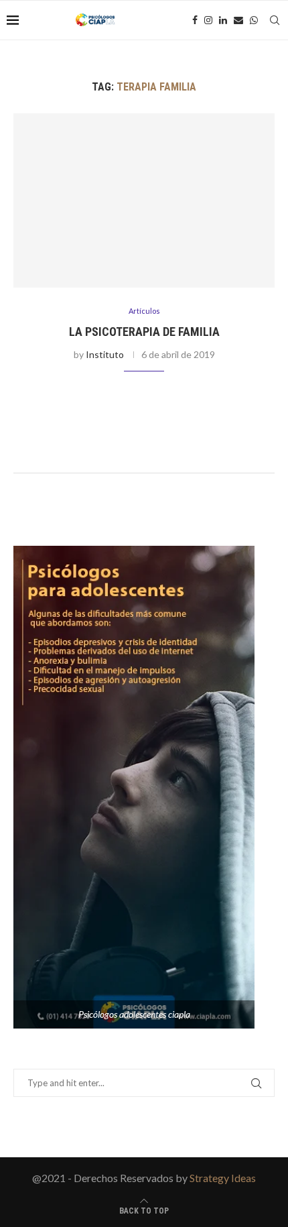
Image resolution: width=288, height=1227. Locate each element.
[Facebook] (195, 20)
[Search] (274, 20)
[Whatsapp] (254, 20)
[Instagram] (208, 20)
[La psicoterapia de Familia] (144, 200)
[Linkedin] (223, 20)
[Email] (238, 20)
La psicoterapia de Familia (144, 332)
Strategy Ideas (223, 1177)
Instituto (105, 354)
